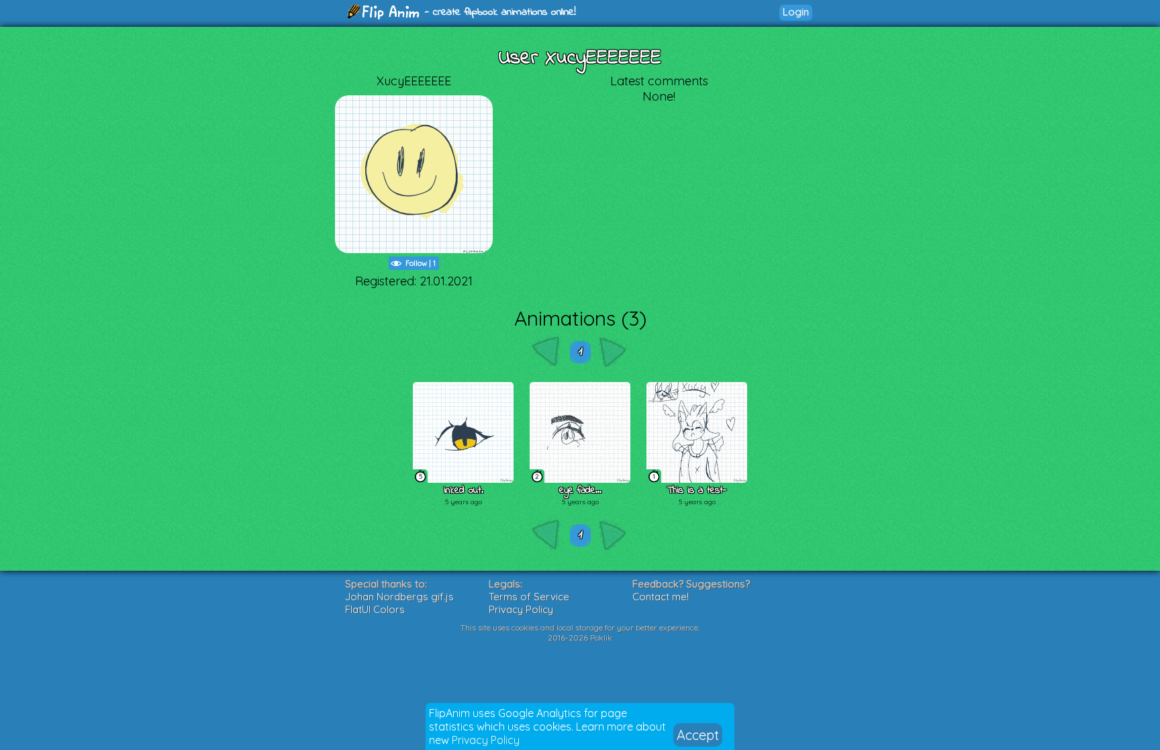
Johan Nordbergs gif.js (399, 596)
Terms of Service (529, 596)
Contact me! (660, 596)
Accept (698, 734)
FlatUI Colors (375, 609)
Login (796, 11)
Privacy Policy (486, 740)
